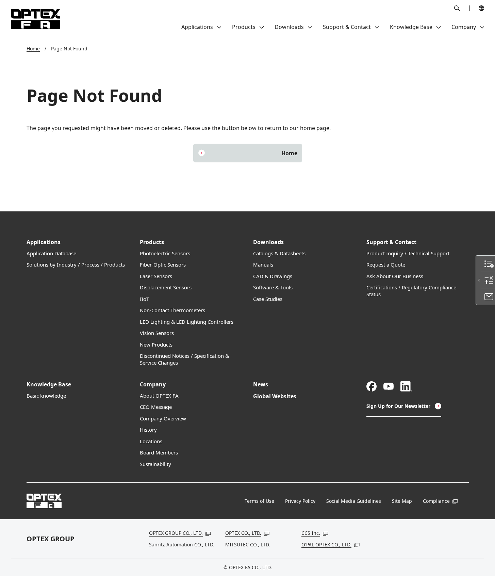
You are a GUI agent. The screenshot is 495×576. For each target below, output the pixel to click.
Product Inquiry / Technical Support (407, 253)
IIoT (144, 299)
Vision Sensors (157, 333)
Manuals (263, 264)
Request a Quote (385, 264)
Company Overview (163, 418)
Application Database (51, 253)
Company (153, 384)
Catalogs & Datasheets (279, 253)
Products (152, 242)
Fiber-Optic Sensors (163, 264)
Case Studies (267, 299)
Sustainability (155, 464)
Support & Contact (391, 242)
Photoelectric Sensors (165, 253)
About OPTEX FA (159, 396)
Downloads (268, 242)
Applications (44, 242)
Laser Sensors (156, 276)
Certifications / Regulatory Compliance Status (411, 291)
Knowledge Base (49, 384)
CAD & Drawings (272, 276)
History (148, 430)
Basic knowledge (46, 396)
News (260, 384)
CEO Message (156, 407)
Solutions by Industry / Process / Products (76, 264)
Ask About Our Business (394, 276)
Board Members (159, 452)
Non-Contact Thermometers (172, 310)
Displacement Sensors (166, 287)
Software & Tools (273, 287)
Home (33, 48)
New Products (156, 344)
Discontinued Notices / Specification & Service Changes (184, 359)
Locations (151, 441)
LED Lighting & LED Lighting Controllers (186, 322)
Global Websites (274, 396)
